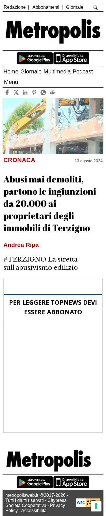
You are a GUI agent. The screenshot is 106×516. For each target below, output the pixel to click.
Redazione (15, 7)
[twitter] (16, 92)
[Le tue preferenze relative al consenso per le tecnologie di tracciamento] (96, 506)
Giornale (74, 7)
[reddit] (52, 92)
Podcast (83, 71)
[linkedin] (25, 92)
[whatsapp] (43, 92)
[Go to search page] (95, 7)
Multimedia (57, 71)
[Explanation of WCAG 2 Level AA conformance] (88, 505)
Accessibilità (34, 510)
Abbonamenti (46, 7)
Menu (11, 82)
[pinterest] (34, 92)
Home (10, 71)
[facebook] (7, 92)
